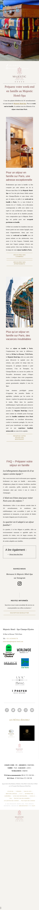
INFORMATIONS (29, 793)
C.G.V (20, 793)
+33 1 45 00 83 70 (12, 638)
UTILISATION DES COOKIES (11, 800)
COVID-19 (32, 796)
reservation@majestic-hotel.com (13, 641)
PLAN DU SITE (28, 791)
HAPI (33, 805)
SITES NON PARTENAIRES (20, 796)
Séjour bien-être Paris (16, 554)
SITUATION (10, 791)
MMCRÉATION (23, 805)
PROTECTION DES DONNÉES (22, 798)
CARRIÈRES (7, 796)
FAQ (11, 798)
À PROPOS (18, 791)
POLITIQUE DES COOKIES (28, 800)
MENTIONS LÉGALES (11, 793)
